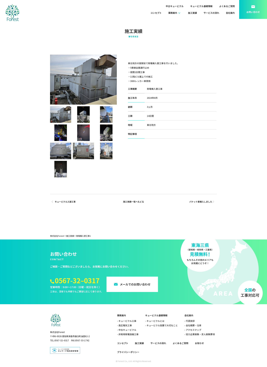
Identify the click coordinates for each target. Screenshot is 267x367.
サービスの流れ (211, 12)
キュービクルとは (155, 321)
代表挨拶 (190, 321)
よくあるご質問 (227, 6)
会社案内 (230, 12)
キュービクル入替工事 (65, 201)
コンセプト (156, 12)
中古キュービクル (175, 6)
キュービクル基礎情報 (201, 6)
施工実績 (192, 12)
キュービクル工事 (127, 321)
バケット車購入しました (200, 201)
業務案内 (172, 12)
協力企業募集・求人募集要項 (200, 334)
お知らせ (199, 343)
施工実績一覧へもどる (133, 201)
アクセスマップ (193, 329)
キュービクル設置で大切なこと (162, 325)
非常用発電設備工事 (128, 334)
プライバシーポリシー (128, 352)
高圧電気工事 (125, 325)
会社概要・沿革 (193, 325)
